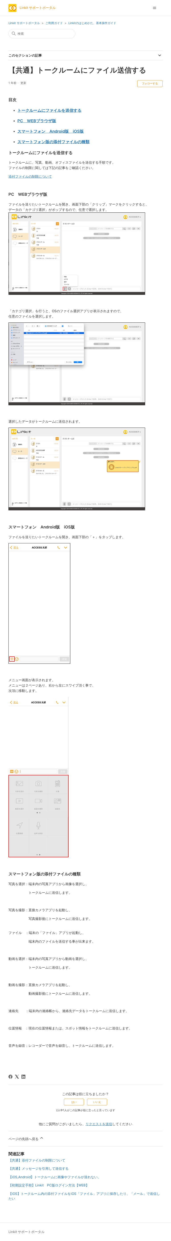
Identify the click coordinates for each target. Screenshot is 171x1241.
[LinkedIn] (23, 1077)
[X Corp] (17, 1077)
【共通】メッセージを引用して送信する (38, 1168)
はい (74, 1102)
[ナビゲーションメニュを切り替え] (155, 8)
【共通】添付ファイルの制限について (36, 1160)
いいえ (97, 1102)
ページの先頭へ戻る (23, 1139)
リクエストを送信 (99, 1124)
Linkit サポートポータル (24, 23)
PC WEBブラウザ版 (36, 120)
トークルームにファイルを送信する (49, 110)
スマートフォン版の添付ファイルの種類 (53, 141)
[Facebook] (10, 1077)
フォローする (150, 83)
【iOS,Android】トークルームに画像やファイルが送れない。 (54, 1177)
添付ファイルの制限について (30, 176)
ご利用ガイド (54, 23)
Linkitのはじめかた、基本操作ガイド (92, 23)
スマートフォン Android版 (50, 131)
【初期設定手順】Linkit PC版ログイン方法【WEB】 (48, 1185)
